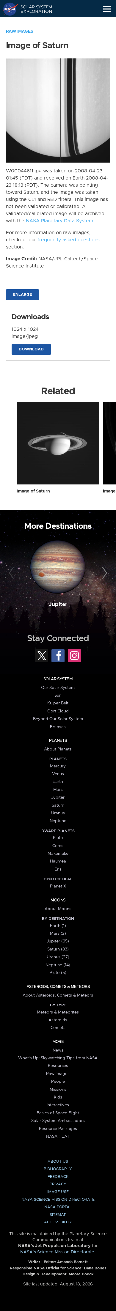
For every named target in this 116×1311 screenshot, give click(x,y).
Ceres (57, 846)
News (58, 1050)
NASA (7, 9)
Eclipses (58, 727)
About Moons (58, 909)
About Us (58, 1162)
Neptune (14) (58, 965)
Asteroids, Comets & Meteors (58, 987)
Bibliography (58, 1169)
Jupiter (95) (58, 941)
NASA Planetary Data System (59, 220)
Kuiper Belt (57, 703)
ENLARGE (22, 295)
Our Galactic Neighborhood (32, 22)
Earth (58, 782)
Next (104, 573)
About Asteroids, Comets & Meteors (58, 995)
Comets (58, 1028)
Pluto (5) (58, 973)
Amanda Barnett (72, 1262)
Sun (58, 695)
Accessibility (58, 1222)
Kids (58, 1097)
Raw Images (19, 31)
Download (31, 349)
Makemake (58, 854)
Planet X (58, 886)
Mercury (58, 766)
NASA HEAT (58, 1136)
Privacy (58, 1184)
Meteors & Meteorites (58, 1012)
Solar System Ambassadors (58, 1121)
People (58, 1081)
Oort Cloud (58, 711)
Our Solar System (58, 688)
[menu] (107, 9)
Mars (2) (58, 933)
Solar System (58, 679)
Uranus (58, 813)
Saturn (58, 805)
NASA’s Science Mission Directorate (57, 1252)
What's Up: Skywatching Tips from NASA (58, 1058)
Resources (58, 1066)
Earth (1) (58, 926)
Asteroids (57, 1020)
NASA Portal (58, 1207)
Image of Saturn (33, 491)
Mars (58, 790)
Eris (58, 869)
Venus (58, 774)
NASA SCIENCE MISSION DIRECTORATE (58, 1200)
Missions (58, 1089)
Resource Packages (58, 1129)
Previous (12, 573)
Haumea (58, 861)
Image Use (58, 1192)
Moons (58, 900)
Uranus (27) (58, 957)
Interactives (58, 1105)
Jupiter (58, 604)
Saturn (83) (58, 949)
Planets (58, 741)
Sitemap (58, 1215)
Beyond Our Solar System (58, 719)
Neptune (58, 821)
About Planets (58, 749)
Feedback (58, 1177)
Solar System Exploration (32, 9)
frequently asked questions (68, 239)
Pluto (58, 838)
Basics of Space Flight (58, 1113)
